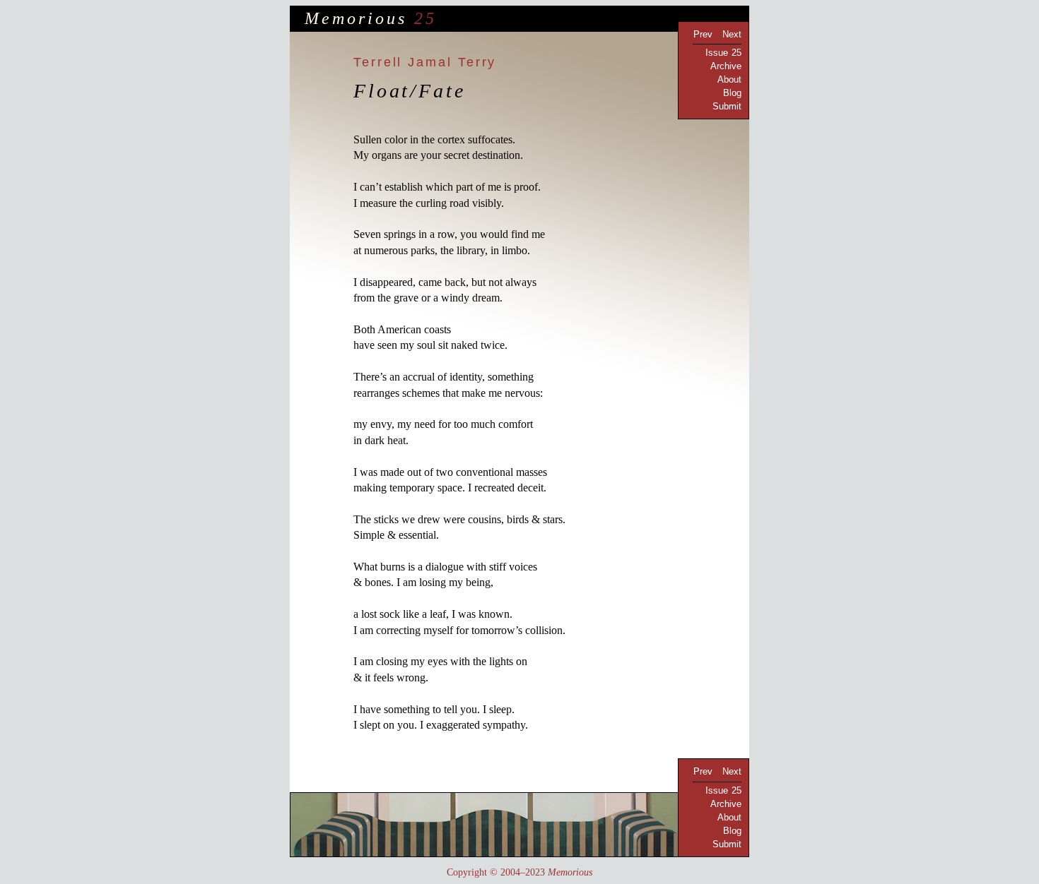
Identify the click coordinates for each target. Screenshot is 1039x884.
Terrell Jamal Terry (424, 61)
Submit (726, 106)
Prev (702, 34)
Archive (725, 66)
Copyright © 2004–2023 (519, 872)
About (729, 79)
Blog (732, 93)
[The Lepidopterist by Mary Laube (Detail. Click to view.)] (519, 824)
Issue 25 (723, 52)
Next (731, 34)
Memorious (356, 18)
